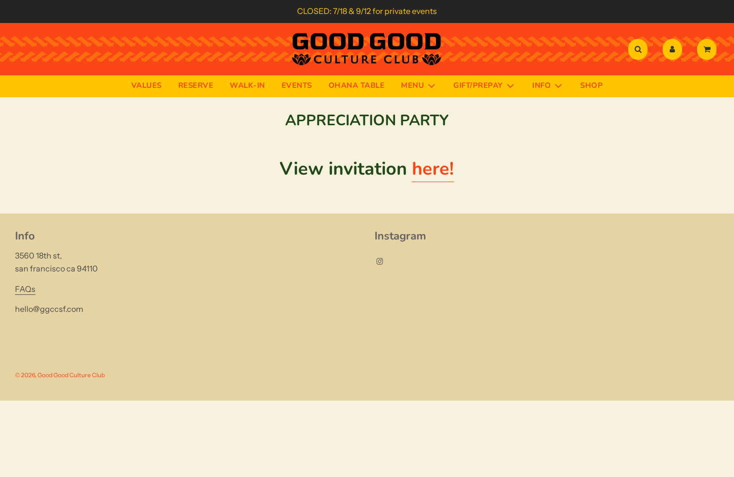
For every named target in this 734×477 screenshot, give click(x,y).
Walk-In (247, 85)
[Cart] (708, 49)
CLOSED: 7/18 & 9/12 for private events (367, 11)
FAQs (25, 289)
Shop (591, 85)
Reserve (196, 85)
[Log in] (672, 49)
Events (297, 85)
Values (146, 85)
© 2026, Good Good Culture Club (60, 375)
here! (433, 169)
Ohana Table (357, 85)
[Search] (638, 49)
